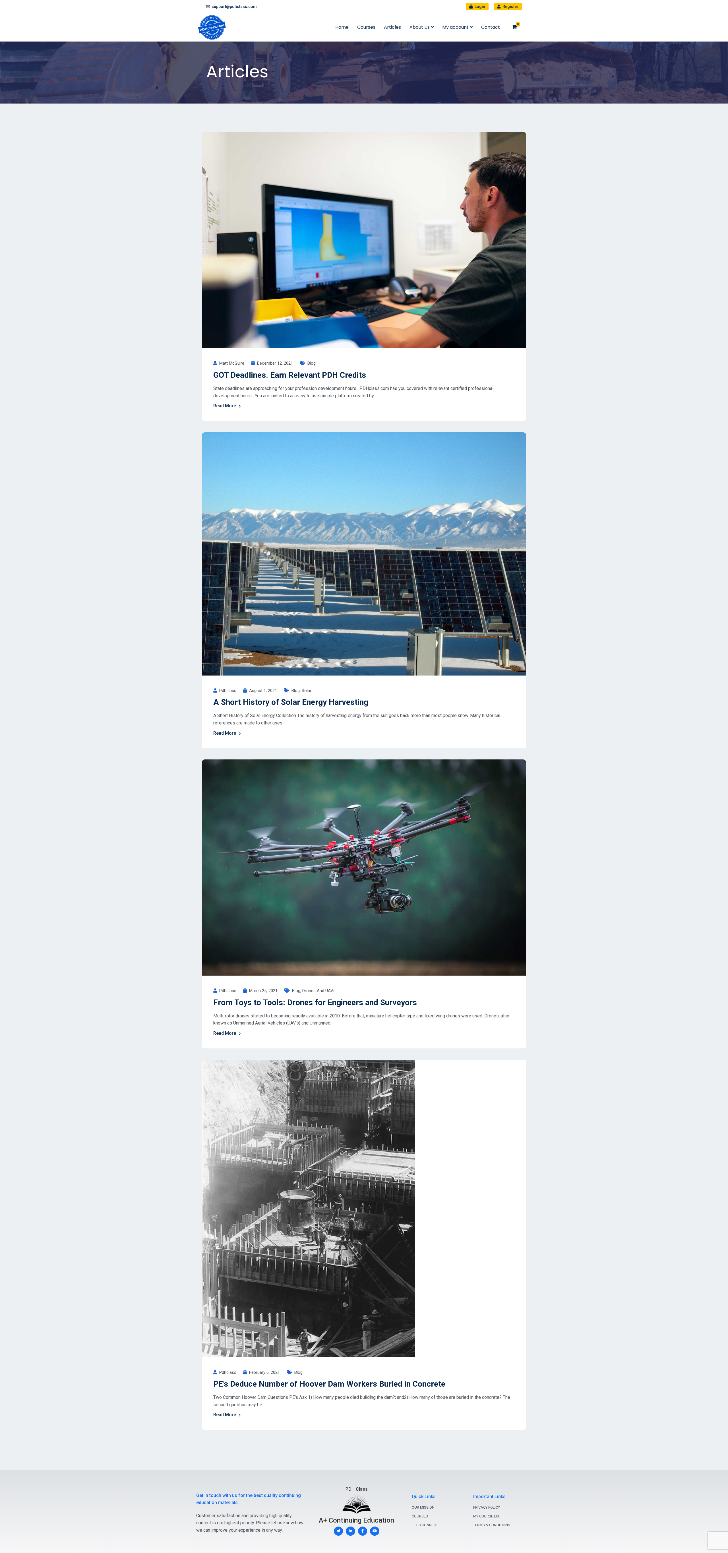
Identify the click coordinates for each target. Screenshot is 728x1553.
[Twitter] (338, 1531)
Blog (311, 363)
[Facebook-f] (362, 1531)
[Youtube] (374, 1531)
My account (456, 27)
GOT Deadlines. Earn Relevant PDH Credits (289, 375)
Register (510, 6)
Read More (224, 405)
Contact (490, 27)
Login (479, 6)
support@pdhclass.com (234, 6)
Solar (306, 690)
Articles (392, 27)
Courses (366, 27)
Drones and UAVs (319, 990)
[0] (514, 27)
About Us (420, 27)
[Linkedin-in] (350, 1531)
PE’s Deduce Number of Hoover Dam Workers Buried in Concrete (329, 1384)
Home (342, 27)
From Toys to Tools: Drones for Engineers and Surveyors (315, 1002)
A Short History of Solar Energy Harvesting (290, 702)
